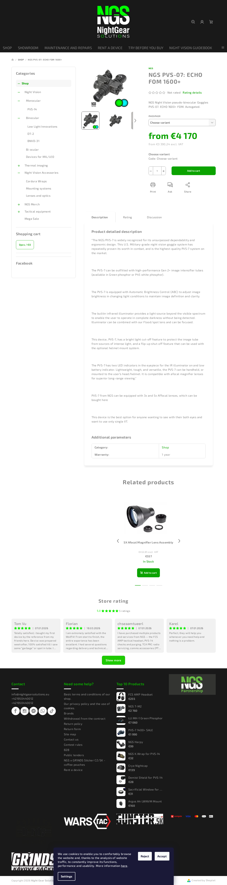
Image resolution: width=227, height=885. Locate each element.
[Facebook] (15, 711)
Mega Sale (32, 218)
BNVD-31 (33, 141)
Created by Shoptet (204, 880)
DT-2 (30, 133)
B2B (66, 749)
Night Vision (33, 92)
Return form (72, 729)
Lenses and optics (38, 195)
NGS (151, 68)
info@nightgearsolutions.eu (30, 694)
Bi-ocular (32, 149)
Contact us (71, 739)
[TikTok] (52, 711)
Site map (70, 734)
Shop (25, 83)
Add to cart (193, 170)
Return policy (73, 723)
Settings (66, 876)
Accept (162, 856)
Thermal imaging (36, 165)
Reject (145, 856)
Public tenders (74, 755)
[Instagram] (24, 711)
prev (118, 541)
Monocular (33, 100)
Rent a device (73, 769)
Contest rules (73, 744)
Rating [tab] (127, 217)
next (179, 541)
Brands (69, 713)
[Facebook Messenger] (33, 711)
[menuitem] (7, 47)
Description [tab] (100, 217)
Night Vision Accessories (41, 172)
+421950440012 (22, 698)
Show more (113, 660)
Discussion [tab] (154, 217)
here (124, 865)
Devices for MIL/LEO (40, 156)
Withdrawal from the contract (84, 718)
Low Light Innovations (42, 126)
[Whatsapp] (43, 711)
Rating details (192, 92)
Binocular (32, 117)
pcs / (25, 244)
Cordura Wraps (36, 181)
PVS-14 (32, 109)
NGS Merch (32, 204)
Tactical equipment (38, 211)
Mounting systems (38, 188)
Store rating (113, 601)
